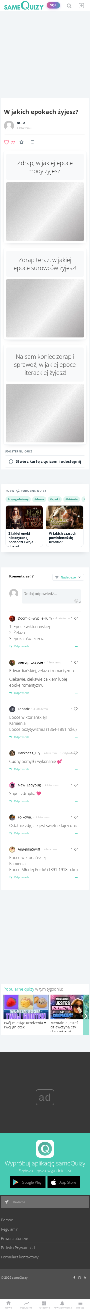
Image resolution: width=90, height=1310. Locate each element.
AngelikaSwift (29, 849)
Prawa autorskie (14, 1238)
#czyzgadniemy (18, 499)
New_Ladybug (29, 785)
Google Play (32, 1182)
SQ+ (53, 5)
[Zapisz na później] (32, 142)
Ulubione (22, 142)
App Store (68, 1182)
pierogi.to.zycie (30, 662)
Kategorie (44, 1307)
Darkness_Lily (29, 753)
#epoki (55, 499)
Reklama (18, 1202)
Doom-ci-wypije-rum (35, 618)
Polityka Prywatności (18, 1247)
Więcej (80, 1307)
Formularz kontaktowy (19, 1256)
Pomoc (7, 1219)
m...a (21, 123)
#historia (72, 499)
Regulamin (9, 1229)
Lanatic (24, 708)
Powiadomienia (62, 1307)
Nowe (8, 1307)
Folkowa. (25, 817)
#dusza (39, 499)
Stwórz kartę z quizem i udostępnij (48, 461)
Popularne (26, 1307)
